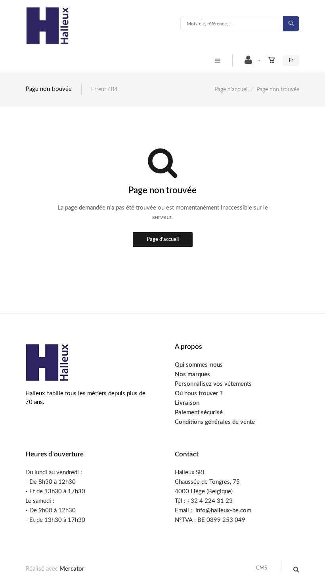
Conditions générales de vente (215, 422)
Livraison (187, 403)
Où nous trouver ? (199, 393)
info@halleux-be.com (223, 511)
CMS (261, 568)
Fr (291, 60)
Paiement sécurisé (199, 413)
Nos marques (192, 374)
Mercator (71, 569)
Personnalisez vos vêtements (213, 384)
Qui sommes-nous (199, 365)
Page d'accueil (231, 89)
